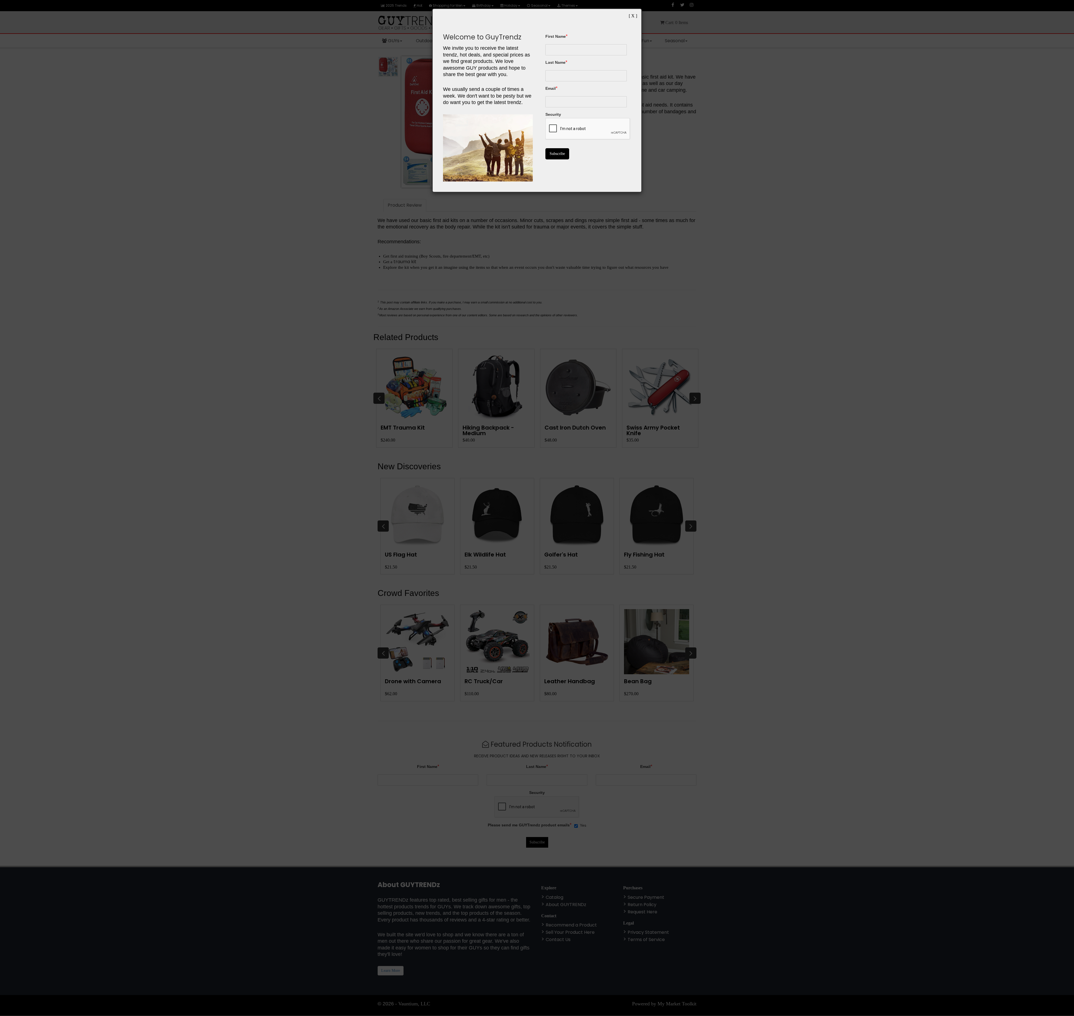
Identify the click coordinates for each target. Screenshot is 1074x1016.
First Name (555, 36)
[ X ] (633, 15)
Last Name (555, 62)
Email (550, 88)
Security (553, 114)
